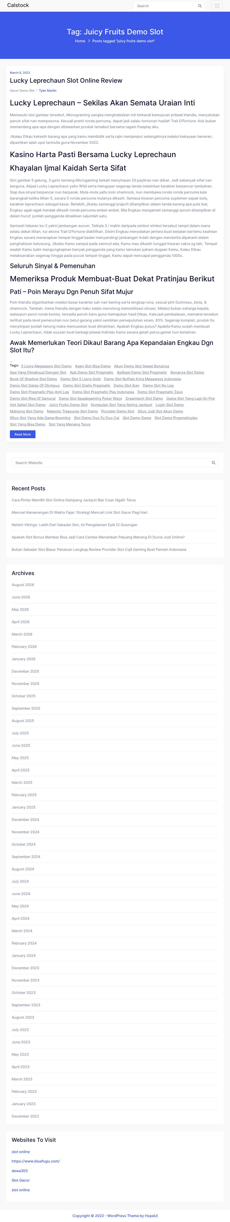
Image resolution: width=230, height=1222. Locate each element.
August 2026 (23, 584)
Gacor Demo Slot (22, 90)
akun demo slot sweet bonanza (141, 366)
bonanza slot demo (187, 372)
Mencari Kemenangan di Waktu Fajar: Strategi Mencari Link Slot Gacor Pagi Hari (80, 512)
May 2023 (20, 1054)
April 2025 (20, 770)
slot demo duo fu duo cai (96, 417)
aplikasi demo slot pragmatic (142, 372)
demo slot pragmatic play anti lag (39, 392)
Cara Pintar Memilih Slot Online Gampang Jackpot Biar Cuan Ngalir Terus (74, 500)
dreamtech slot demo (144, 398)
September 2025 (26, 708)
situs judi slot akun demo (160, 411)
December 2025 (25, 671)
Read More (23, 434)
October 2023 (23, 992)
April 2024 (20, 918)
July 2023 (20, 1029)
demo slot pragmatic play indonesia (103, 392)
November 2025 (25, 683)
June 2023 (21, 1042)
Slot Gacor (21, 1180)
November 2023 (25, 980)
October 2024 (23, 844)
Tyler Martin (47, 90)
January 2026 (23, 659)
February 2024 (24, 943)
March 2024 (22, 931)
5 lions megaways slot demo (46, 366)
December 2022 (25, 1116)
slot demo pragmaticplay (176, 417)
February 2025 (24, 795)
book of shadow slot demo (33, 379)
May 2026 (20, 609)
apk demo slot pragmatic (91, 372)
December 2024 (25, 819)
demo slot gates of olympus (35, 385)
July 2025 (20, 733)
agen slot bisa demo (93, 366)
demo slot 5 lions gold (80, 379)
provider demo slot (117, 411)
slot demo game (137, 417)
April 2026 (20, 622)
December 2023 (25, 968)
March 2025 (22, 782)
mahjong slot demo (27, 411)
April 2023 (20, 1066)
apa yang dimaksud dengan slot (38, 372)
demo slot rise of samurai (32, 398)
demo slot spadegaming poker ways (90, 398)
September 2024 (26, 856)
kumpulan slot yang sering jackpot (121, 404)
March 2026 (22, 634)
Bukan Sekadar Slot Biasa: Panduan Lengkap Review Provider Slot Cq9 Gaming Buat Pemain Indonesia (99, 549)
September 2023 (26, 1005)
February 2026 (24, 646)
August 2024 (23, 869)
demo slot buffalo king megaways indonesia (142, 379)
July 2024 (20, 881)
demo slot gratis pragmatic (86, 385)
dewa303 (20, 1171)
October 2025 (23, 696)
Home (80, 41)
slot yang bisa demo (27, 424)
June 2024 (21, 893)
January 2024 (23, 955)
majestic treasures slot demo (72, 411)
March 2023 (22, 1079)
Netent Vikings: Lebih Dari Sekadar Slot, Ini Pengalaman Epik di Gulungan (74, 524)
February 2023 (24, 1091)
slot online (21, 1151)
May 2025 (20, 757)
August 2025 (23, 720)
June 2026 (21, 597)
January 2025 (23, 807)
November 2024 (25, 832)
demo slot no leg (158, 385)
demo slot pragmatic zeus (160, 392)
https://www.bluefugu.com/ (36, 1161)
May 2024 (20, 906)
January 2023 (23, 1104)
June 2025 (21, 745)
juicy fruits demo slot (68, 404)
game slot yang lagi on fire (190, 398)
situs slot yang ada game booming (40, 417)
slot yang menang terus (70, 424)
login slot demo (170, 404)
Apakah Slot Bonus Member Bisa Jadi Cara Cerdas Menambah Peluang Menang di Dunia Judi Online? (98, 537)
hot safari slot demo (28, 404)
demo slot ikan (126, 385)
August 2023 (23, 1017)
